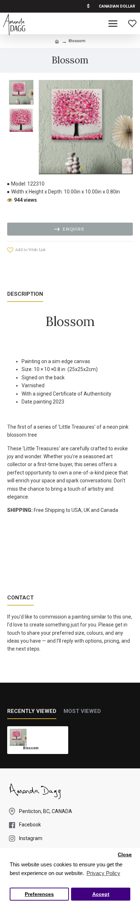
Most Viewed (82, 711)
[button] (46, 127)
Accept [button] (100, 894)
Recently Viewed (31, 711)
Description (25, 294)
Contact (20, 597)
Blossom (30, 748)
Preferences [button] (39, 894)
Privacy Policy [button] (103, 873)
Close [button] (125, 854)
